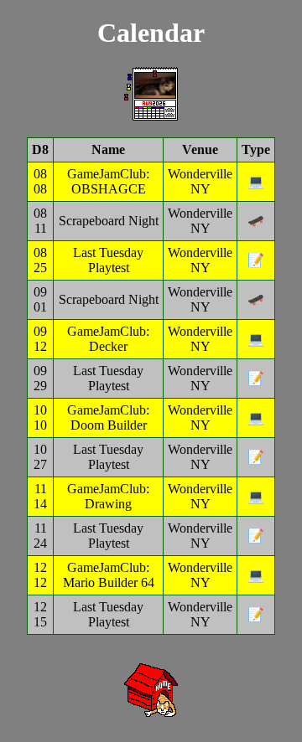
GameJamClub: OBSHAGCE (108, 181)
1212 (40, 575)
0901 (40, 299)
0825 (40, 260)
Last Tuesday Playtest (108, 260)
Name (108, 149)
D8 (40, 149)
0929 (40, 378)
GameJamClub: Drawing (108, 496)
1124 (40, 535)
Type (256, 149)
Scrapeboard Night (109, 221)
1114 (40, 496)
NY (200, 189)
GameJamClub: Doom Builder (108, 417)
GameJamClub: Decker (108, 338)
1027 (40, 456)
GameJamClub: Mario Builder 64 (108, 575)
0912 (40, 338)
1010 (40, 417)
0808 (40, 181)
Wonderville (200, 174)
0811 (40, 220)
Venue (200, 149)
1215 (40, 614)
